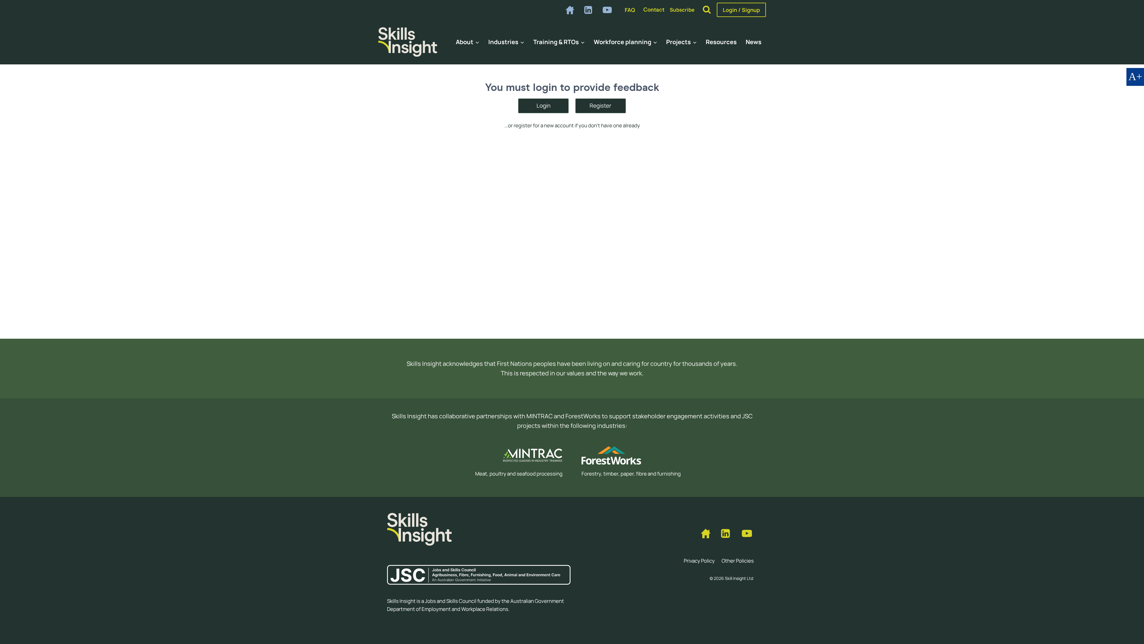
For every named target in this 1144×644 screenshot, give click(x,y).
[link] (569, 10)
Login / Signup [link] (741, 9)
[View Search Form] (707, 10)
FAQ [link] (630, 9)
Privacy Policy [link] (699, 560)
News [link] (753, 42)
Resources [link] (721, 42)
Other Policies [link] (738, 560)
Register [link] (600, 105)
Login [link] (544, 105)
